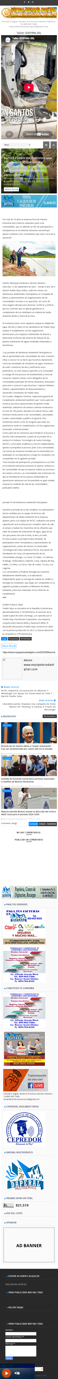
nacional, (8, 184)
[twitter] (28, 2)
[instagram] (32, 2)
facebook (51, 824)
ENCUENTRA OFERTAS (15, 1284)
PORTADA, (16, 184)
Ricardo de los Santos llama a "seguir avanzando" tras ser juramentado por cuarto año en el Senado (26, 747)
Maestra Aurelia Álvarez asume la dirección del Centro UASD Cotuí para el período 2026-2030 (28, 813)
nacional (7, 725)
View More (50, 716)
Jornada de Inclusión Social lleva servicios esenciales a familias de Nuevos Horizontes (28, 780)
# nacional (13, 638)
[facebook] (24, 2)
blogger (33, 824)
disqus (42, 824)
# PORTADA (26, 638)
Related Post (9, 716)
